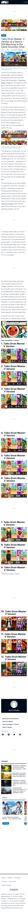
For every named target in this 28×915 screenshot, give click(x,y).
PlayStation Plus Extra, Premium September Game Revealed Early (19, 774)
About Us (3, 877)
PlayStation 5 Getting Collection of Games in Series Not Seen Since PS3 (19, 783)
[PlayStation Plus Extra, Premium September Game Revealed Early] (6, 775)
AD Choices (4, 881)
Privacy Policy (12, 881)
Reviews (5, 823)
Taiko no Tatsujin (7, 727)
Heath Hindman (18, 50)
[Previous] (20, 798)
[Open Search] (24, 2)
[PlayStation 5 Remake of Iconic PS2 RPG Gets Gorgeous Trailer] (6, 768)
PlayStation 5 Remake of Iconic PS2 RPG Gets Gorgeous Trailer (19, 767)
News (3, 35)
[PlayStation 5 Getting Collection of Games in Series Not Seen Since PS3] (6, 783)
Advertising (17, 877)
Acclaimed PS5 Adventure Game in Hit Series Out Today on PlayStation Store (19, 790)
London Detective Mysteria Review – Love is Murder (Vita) (11, 818)
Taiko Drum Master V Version (10, 724)
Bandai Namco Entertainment (10, 718)
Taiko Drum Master (7, 721)
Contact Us (10, 877)
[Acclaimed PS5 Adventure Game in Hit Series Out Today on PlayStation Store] (6, 790)
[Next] (24, 798)
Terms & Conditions (6, 885)
